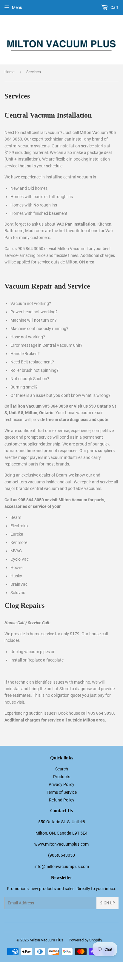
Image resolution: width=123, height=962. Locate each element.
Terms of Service (62, 792)
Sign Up (107, 903)
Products (61, 776)
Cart (114, 7)
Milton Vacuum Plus (46, 940)
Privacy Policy (61, 784)
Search (61, 769)
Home (9, 72)
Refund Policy (61, 800)
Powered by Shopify (85, 940)
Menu (17, 7)
